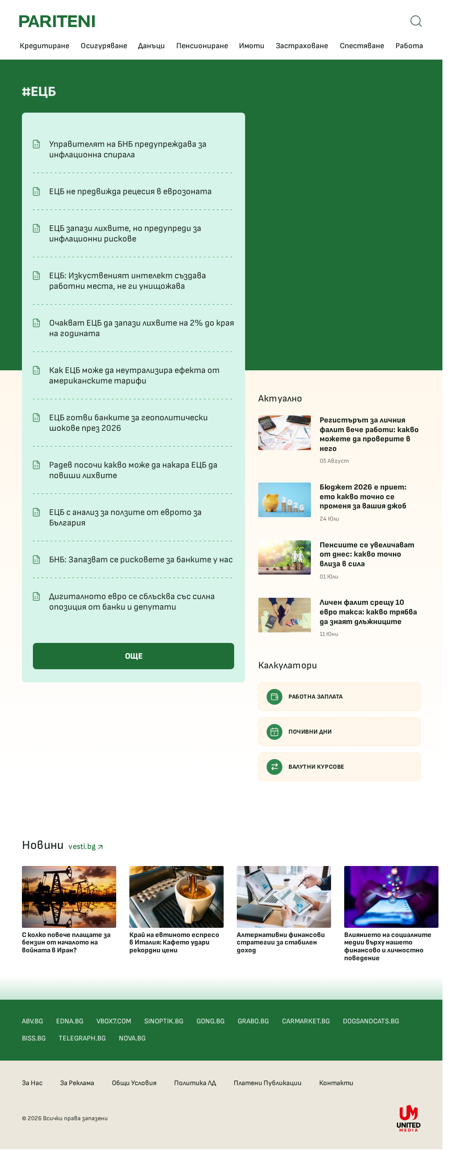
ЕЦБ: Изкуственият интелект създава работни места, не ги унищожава (127, 280)
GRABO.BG (253, 1021)
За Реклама (77, 1083)
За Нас (32, 1083)
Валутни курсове (317, 766)
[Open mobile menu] (416, 21)
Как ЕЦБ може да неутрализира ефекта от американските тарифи (134, 375)
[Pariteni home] (57, 21)
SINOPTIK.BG (163, 1021)
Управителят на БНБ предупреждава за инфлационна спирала (128, 149)
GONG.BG (210, 1021)
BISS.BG (34, 1038)
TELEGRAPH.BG (82, 1038)
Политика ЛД (195, 1083)
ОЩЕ (134, 656)
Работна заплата (316, 696)
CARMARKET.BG (306, 1021)
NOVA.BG (132, 1038)
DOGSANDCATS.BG (371, 1021)
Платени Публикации (268, 1083)
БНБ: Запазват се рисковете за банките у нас (141, 559)
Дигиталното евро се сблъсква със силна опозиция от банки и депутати (132, 601)
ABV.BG (32, 1021)
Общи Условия (134, 1083)
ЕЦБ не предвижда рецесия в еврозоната (130, 191)
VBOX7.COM (113, 1021)
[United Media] (408, 1118)
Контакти (336, 1083)
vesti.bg (82, 846)
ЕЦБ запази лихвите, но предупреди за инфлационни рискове (125, 233)
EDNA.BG (69, 1021)
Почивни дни (310, 731)
